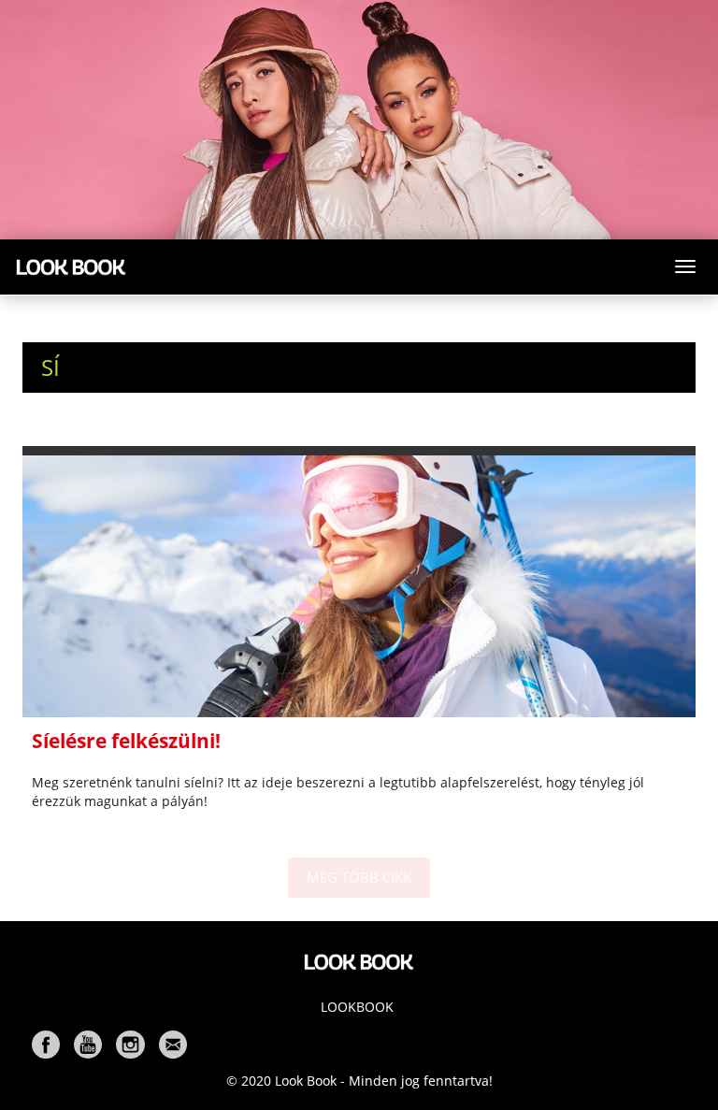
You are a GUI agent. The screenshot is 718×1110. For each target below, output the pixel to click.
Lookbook (357, 1007)
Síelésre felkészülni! (126, 741)
